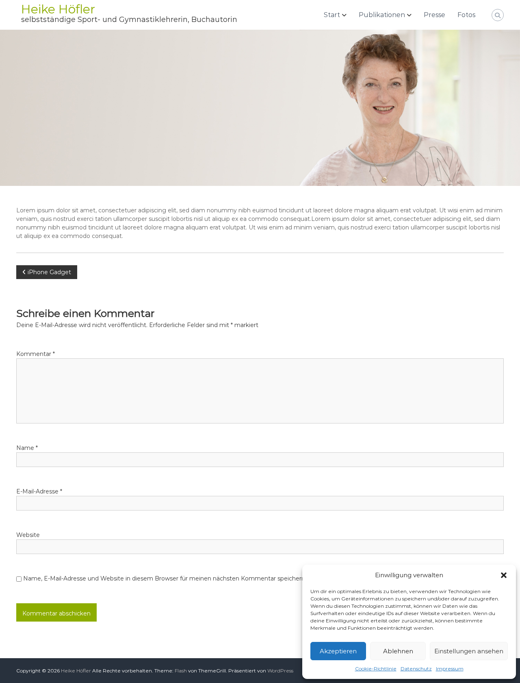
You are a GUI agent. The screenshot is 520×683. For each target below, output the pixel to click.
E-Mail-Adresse (39, 491)
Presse (434, 15)
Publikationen (382, 15)
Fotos (466, 15)
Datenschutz (416, 669)
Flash (181, 671)
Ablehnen (398, 651)
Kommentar (35, 354)
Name (27, 448)
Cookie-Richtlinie (375, 669)
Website (28, 535)
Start (332, 15)
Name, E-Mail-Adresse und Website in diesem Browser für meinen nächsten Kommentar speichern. (164, 578)
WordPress (280, 671)
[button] (504, 575)
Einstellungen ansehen (468, 651)
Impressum (450, 669)
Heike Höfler (58, 9)
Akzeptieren (338, 651)
